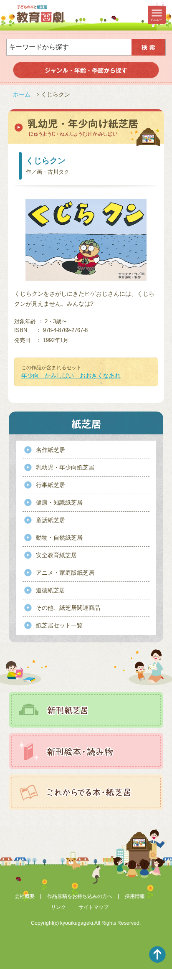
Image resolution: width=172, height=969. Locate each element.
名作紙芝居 (50, 449)
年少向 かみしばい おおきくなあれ (71, 375)
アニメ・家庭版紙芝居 (65, 572)
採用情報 (135, 896)
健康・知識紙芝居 (59, 502)
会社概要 (25, 896)
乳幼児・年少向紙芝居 (65, 467)
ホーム (21, 94)
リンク (58, 907)
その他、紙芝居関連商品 (68, 607)
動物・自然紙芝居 (59, 537)
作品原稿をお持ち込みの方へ (79, 896)
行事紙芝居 (50, 485)
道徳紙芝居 (50, 590)
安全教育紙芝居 (56, 555)
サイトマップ (93, 907)
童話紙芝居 (50, 520)
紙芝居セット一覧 (59, 625)
